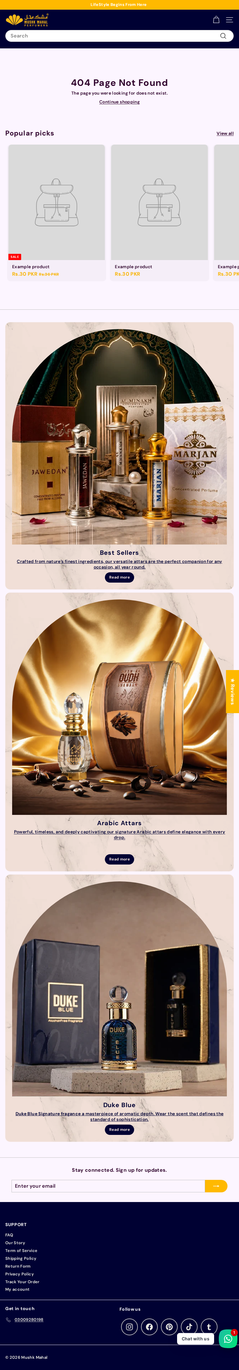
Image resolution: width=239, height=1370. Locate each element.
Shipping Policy (20, 1258)
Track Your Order (22, 1281)
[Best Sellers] (119, 437)
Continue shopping (119, 102)
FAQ (9, 1235)
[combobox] (119, 36)
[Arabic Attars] (119, 707)
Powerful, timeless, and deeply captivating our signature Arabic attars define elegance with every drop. (119, 834)
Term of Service (21, 1250)
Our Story (15, 1242)
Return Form (18, 1266)
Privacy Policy (19, 1274)
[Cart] (216, 20)
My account (17, 1289)
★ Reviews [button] (232, 691)
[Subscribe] (216, 1186)
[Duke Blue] (119, 989)
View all (225, 133)
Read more (119, 577)
